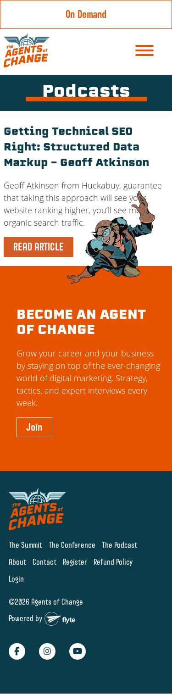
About (17, 561)
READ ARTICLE (38, 247)
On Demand (86, 14)
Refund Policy (113, 561)
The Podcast (119, 544)
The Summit (25, 544)
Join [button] (34, 427)
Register (75, 561)
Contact (44, 561)
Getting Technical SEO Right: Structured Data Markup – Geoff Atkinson (76, 148)
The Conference (72, 544)
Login (16, 578)
